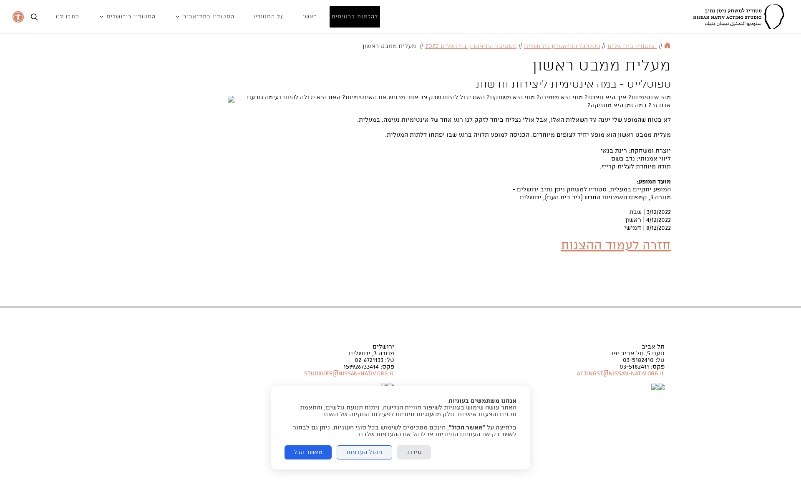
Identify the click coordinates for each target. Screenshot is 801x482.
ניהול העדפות (364, 452)
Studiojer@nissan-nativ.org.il (349, 373)
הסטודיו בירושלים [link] (632, 46)
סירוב (414, 452)
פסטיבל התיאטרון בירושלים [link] (562, 46)
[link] (738, 16)
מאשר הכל (308, 452)
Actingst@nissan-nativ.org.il (621, 373)
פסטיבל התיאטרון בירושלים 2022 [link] (470, 46)
